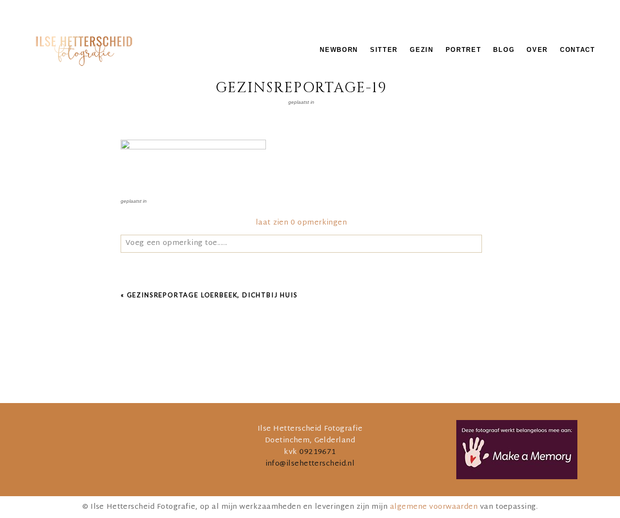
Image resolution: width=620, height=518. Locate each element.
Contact (577, 49)
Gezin (421, 49)
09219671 (317, 452)
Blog (503, 49)
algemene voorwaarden (434, 507)
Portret (463, 49)
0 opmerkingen (301, 222)
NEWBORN (339, 49)
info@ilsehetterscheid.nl (310, 463)
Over (537, 49)
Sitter (384, 49)
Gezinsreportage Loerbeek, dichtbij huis (212, 295)
